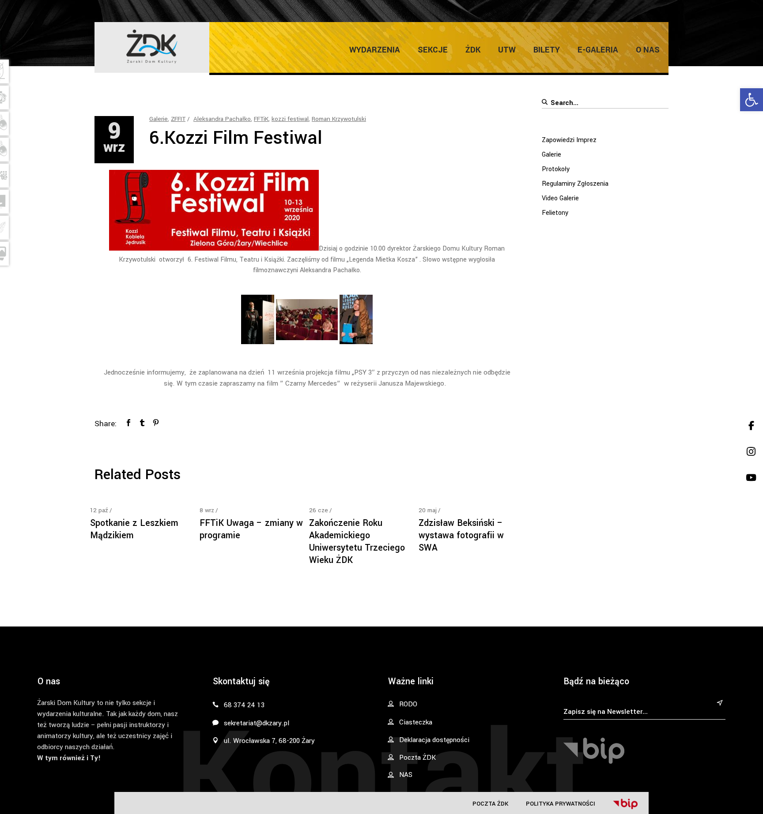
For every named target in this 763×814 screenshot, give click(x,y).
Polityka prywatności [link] (560, 803)
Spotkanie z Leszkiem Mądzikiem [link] (134, 529)
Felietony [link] (555, 213)
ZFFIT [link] (178, 119)
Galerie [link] (158, 119)
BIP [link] (625, 804)
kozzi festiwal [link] (290, 119)
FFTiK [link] (261, 119)
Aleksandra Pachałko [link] (222, 119)
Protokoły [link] (556, 169)
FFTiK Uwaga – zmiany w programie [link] (251, 529)
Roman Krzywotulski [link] (339, 119)
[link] (751, 99)
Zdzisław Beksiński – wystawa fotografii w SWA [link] (461, 535)
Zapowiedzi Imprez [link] (569, 140)
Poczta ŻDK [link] (490, 803)
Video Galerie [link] (560, 198)
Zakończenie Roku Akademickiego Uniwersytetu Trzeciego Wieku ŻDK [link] (357, 541)
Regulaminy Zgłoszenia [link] (575, 183)
